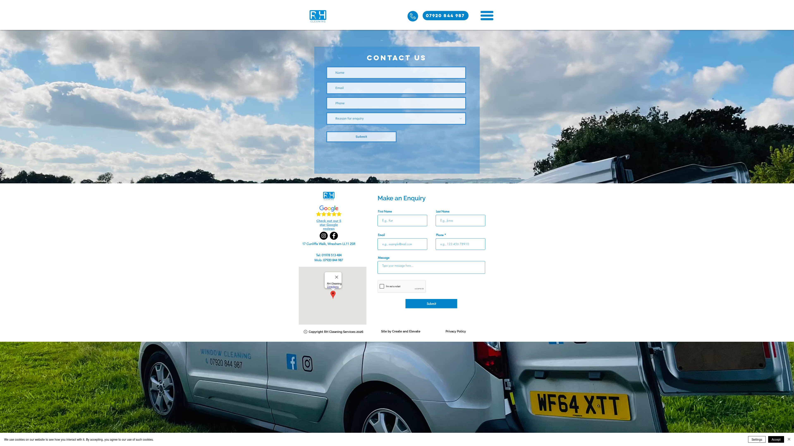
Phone (440, 235)
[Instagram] (324, 236)
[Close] (789, 439)
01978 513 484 (332, 255)
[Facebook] (334, 236)
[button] (487, 15)
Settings (757, 439)
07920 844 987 (333, 260)
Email (381, 235)
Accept (776, 439)
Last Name (442, 211)
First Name (385, 211)
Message (383, 257)
